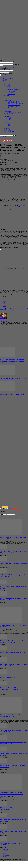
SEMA (9, 107)
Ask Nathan (8, 111)
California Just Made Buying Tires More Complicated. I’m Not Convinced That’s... (11, 793)
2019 (9, 124)
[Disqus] (14, 448)
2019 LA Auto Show (12, 102)
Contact (4, 854)
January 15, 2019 (20, 209)
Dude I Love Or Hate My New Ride (13, 112)
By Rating (7, 116)
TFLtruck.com (6, 855)
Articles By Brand (9, 97)
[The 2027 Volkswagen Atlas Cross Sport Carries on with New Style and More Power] (11, 534)
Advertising (5, 850)
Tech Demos (8, 84)
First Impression (8, 129)
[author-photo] (3, 318)
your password (16, 64)
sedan (4, 304)
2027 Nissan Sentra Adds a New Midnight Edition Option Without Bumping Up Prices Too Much (14, 377)
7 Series (4, 298)
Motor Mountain (11, 94)
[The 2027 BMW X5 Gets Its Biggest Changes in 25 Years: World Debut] (3, 584)
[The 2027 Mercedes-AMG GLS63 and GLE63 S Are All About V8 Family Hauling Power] (3, 595)
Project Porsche (11, 91)
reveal (4, 303)
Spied (6, 99)
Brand (4, 136)
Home (1, 136)
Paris (9, 108)
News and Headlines (7, 140)
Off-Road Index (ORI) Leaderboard (13, 133)
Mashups (7, 85)
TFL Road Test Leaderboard (14, 89)
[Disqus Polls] (14, 413)
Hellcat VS (10, 92)
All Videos (7, 95)
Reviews (4, 114)
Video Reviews (8, 83)
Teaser (4, 306)
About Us (5, 853)
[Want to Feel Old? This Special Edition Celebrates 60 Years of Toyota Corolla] (3, 751)
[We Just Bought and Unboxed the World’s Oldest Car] (3, 560)
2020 (9, 123)
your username (16, 62)
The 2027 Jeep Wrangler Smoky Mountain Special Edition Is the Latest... (12, 715)
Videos (4, 81)
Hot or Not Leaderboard (10, 131)
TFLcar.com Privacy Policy (9, 852)
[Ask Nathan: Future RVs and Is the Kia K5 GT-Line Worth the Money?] (3, 840)
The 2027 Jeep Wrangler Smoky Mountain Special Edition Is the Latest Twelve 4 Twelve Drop (12, 361)
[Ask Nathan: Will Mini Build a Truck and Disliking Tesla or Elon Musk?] (3, 805)
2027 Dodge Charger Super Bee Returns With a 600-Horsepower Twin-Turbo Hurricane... (13, 552)
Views (4, 109)
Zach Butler (2, 156)
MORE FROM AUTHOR (17, 345)
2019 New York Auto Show (14, 106)
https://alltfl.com (3, 321)
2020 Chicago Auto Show (13, 101)
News (4, 96)
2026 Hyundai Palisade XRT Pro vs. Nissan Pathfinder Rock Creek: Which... (12, 688)
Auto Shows (8, 100)
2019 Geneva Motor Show (14, 105)
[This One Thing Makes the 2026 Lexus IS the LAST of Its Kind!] (3, 649)
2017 (9, 127)
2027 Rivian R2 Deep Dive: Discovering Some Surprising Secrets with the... (12, 641)
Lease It (10, 118)
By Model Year (8, 122)
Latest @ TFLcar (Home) (8, 78)
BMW (4, 139)
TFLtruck (5, 79)
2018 (9, 125)
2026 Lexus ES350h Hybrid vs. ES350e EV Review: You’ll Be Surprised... (12, 676)
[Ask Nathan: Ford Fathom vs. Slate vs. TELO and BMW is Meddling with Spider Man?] (3, 817)
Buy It (9, 117)
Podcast (4, 80)
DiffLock (10, 90)
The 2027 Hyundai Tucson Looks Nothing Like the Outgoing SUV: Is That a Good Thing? (13, 393)
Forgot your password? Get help (7, 67)
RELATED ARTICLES (5, 345)
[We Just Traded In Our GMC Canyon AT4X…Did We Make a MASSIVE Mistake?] (3, 572)
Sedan (4, 141)
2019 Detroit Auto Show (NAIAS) (15, 103)
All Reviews (8, 130)
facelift (4, 301)
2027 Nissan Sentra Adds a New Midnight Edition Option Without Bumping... (14, 731)
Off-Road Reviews (9, 86)
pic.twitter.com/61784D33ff (14, 206)
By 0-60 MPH (8, 128)
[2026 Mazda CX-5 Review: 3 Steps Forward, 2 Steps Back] (11, 622)
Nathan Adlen (3, 796)
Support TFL (5, 849)
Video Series (8, 88)
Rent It (9, 119)
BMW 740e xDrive (22, 246)
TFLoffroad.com (6, 856)
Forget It (10, 120)
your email (15, 70)
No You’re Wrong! (9, 113)
